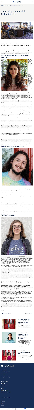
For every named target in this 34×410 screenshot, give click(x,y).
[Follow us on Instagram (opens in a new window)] (3, 377)
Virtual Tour (3, 383)
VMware (24, 117)
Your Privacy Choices (20, 408)
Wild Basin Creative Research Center (7, 393)
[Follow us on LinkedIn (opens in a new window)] (5, 377)
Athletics (2, 388)
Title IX (2, 405)
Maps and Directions (4, 381)
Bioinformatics (10, 285)
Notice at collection (11, 408)
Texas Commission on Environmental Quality (14, 117)
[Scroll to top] (32, 398)
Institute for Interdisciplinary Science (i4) (21, 47)
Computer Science (14, 186)
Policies (2, 403)
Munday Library (3, 390)
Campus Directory (4, 385)
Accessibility (3, 399)
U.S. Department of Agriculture (23, 187)
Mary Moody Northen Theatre (6, 392)
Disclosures (3, 401)
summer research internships (14, 51)
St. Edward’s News (7, 5)
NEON (10, 106)
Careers (2, 386)
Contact (2, 379)
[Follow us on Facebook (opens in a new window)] (1, 377)
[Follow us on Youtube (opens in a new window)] (7, 377)
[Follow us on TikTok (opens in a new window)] (9, 377)
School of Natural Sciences (12, 126)
